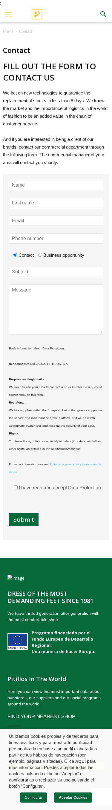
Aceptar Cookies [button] (73, 797)
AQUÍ (80, 761)
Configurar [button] (33, 797)
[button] (103, 14)
